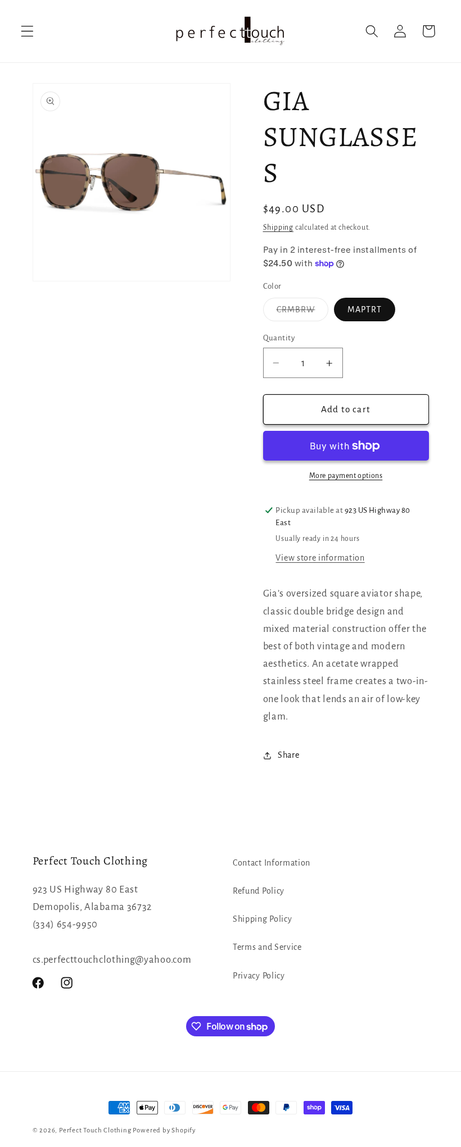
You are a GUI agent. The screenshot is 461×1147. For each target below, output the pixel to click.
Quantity (279, 338)
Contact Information (271, 862)
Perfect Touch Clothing (95, 1130)
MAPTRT (364, 309)
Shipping (278, 227)
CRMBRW (303, 312)
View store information (319, 557)
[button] (27, 31)
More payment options (346, 476)
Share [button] (288, 754)
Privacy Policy (259, 975)
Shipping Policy (262, 918)
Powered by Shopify (164, 1130)
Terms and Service (267, 947)
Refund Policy (258, 890)
